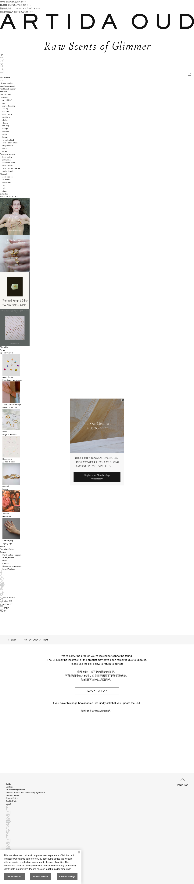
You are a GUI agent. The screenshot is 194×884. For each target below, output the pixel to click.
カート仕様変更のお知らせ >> (13, 2)
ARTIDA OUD (31, 639)
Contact (5, 563)
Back (13, 639)
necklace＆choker (8, 89)
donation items (8, 163)
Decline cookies (40, 876)
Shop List (4, 347)
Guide (5, 561)
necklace (6, 117)
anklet (5, 134)
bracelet (5, 131)
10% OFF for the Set (11, 168)
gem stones (7, 177)
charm (5, 123)
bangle (5, 129)
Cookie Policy (11, 801)
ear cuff (3, 92)
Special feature (6, 353)
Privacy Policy (12, 798)
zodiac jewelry (8, 171)
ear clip (5, 109)
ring (1, 80)
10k (4, 188)
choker (5, 120)
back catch (7, 114)
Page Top (182, 784)
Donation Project (7, 549)
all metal (6, 180)
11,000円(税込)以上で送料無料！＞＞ (16, 5)
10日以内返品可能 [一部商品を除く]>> (16, 12)
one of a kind (6, 94)
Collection (4, 194)
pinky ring (6, 160)
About (2, 546)
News (2, 350)
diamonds (6, 182)
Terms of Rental (12, 795)
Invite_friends (8, 558)
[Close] (79, 852)
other (4, 151)
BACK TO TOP (97, 691)
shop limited (7, 146)
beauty (5, 137)
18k (4, 185)
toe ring (5, 126)
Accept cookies (14, 876)
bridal (4, 148)
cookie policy (53, 869)
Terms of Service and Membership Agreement (25, 792)
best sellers (7, 157)
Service (3, 552)
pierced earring (6, 83)
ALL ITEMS (5, 77)
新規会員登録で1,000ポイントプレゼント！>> (20, 8)
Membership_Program (12, 555)
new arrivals (7, 165)
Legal (8, 804)
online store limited (10, 143)
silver (4, 191)
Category (4, 97)
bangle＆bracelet (7, 86)
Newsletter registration (12, 566)
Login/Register (8, 569)
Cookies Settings (67, 876)
